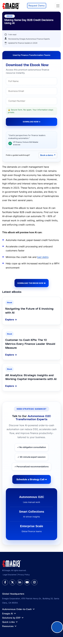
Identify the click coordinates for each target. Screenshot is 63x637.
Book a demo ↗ (48, 155)
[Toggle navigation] (58, 6)
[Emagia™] (11, 563)
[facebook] (5, 582)
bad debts (42, 257)
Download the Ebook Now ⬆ (31, 283)
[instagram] (34, 582)
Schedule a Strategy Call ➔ (31, 479)
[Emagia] (11, 5)
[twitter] (12, 582)
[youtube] (27, 582)
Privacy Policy (24, 575)
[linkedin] (20, 582)
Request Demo (36, 5)
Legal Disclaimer (9, 575)
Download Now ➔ (31, 122)
